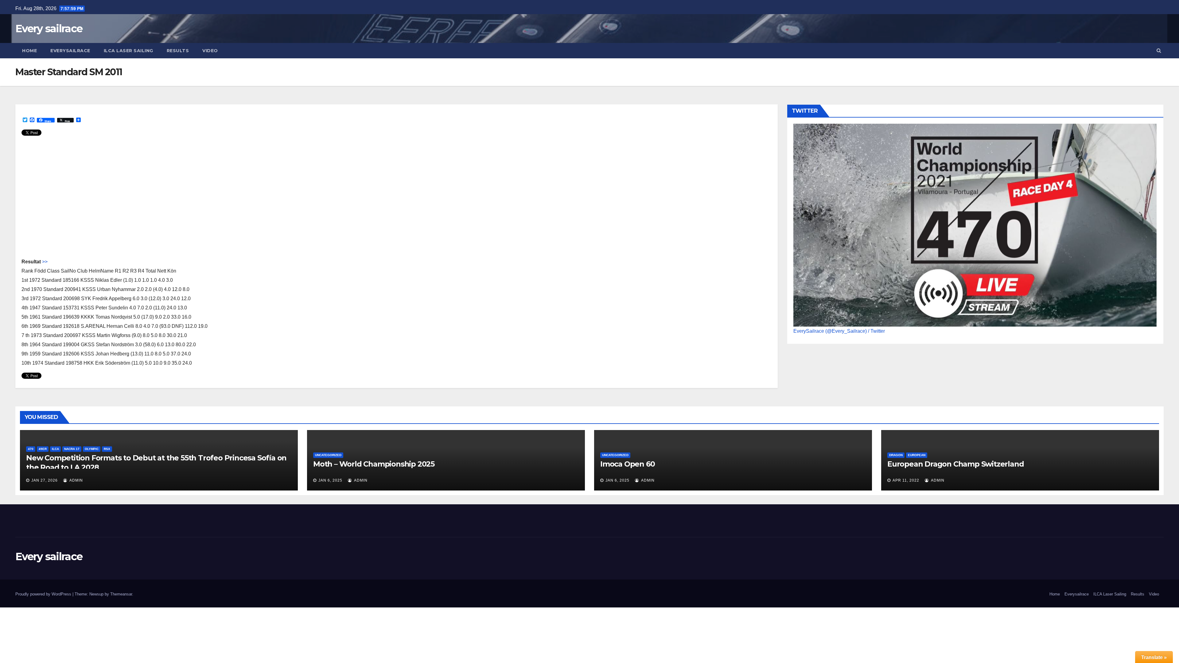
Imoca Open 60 (627, 463)
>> (45, 261)
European (916, 455)
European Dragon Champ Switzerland (955, 463)
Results (178, 50)
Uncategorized (328, 455)
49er (43, 449)
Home (29, 50)
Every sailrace (48, 28)
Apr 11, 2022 (906, 480)
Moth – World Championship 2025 (373, 463)
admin (75, 480)
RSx (107, 449)
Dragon (896, 455)
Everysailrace (70, 50)
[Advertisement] (205, 200)
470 (30, 449)
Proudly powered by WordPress (43, 594)
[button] (1159, 50)
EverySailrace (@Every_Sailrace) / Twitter (839, 331)
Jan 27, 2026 (44, 480)
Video (210, 50)
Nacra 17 (72, 449)
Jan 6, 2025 (330, 480)
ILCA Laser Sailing (128, 50)
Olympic (92, 449)
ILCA (55, 449)
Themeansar (121, 594)
